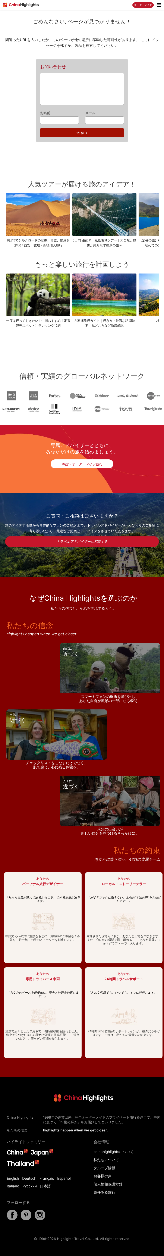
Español (64, 1178)
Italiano (13, 1186)
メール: (91, 113)
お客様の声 (103, 1176)
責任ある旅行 (104, 1192)
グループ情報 (104, 1168)
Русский (29, 1186)
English (13, 1178)
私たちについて (106, 1160)
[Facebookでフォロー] (12, 1219)
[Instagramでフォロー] (40, 1219)
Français (47, 1178)
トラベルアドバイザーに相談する (82, 541)
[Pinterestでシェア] (26, 1219)
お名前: (45, 113)
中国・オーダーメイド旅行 (82, 464)
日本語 (45, 1186)
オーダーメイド (143, 5)
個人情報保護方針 (108, 1184)
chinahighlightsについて (114, 1152)
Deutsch (29, 1178)
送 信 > (82, 133)
